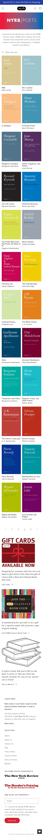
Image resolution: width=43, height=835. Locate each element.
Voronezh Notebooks (31, 360)
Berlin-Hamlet (28, 242)
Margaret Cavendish (10, 164)
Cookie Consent (11, 756)
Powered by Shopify (29, 834)
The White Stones (29, 322)
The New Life (7, 284)
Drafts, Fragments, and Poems (31, 165)
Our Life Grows (8, 204)
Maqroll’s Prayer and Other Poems (30, 399)
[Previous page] (6, 529)
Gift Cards (6, 585)
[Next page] (37, 529)
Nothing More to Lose (31, 477)
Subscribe (12, 821)
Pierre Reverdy (8, 477)
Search (7, 736)
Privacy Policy (10, 752)
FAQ (6, 748)
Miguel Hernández (9, 515)
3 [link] (24, 529)
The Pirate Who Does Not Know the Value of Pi (11, 244)
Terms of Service (11, 760)
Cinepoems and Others (11, 398)
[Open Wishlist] (39, 831)
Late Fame (18, 716)
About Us (8, 740)
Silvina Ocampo (28, 439)
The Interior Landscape (11, 439)
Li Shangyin (6, 126)
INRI (3, 88)
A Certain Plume (28, 126)
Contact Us (9, 744)
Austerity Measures (30, 204)
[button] (2, 8)
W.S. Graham (27, 88)
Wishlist (8, 764)
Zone (4, 360)
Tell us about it (8, 684)
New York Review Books (19, 834)
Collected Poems (9, 322)
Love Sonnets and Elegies (29, 516)
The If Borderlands (29, 284)
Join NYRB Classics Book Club (14, 633)
